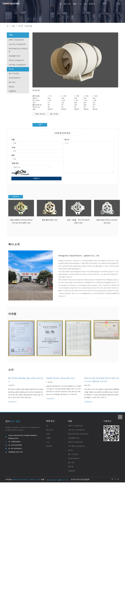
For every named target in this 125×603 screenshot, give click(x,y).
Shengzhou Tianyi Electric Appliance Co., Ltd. (26, 479)
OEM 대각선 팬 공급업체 (108, 263)
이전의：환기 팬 (40, 114)
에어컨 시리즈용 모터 (16, 60)
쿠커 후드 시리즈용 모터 (17, 65)
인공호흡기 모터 (14, 56)
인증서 (48, 438)
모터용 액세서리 (14, 78)
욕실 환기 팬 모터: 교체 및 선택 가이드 (60, 378)
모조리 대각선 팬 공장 (90, 263)
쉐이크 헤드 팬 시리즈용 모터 (18, 50)
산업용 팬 (12, 91)
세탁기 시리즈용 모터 (16, 40)
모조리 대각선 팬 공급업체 (80, 479)
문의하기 (92, 4)
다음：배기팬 (54, 114)
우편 (13, 147)
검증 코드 (15, 163)
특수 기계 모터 (14, 73)
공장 (47, 434)
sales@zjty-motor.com (15, 452)
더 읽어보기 (12, 402)
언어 (104, 3)
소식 (85, 4)
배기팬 (20, 26)
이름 (13, 139)
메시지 (66, 139)
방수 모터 (12, 82)
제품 (74, 4)
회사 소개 (67, 4)
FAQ (79, 4)
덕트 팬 (11, 87)
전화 (13, 155)
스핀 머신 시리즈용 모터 (17, 44)
